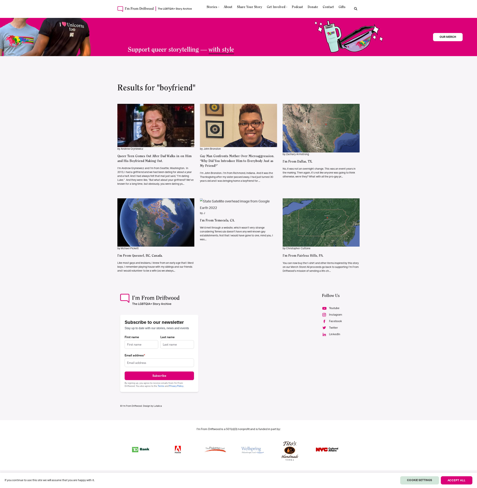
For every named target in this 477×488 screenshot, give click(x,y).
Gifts (342, 7)
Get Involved (276, 7)
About (228, 7)
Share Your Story (249, 7)
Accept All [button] (457, 480)
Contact (328, 7)
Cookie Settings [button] (419, 480)
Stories (212, 7)
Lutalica (158, 406)
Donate (313, 7)
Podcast (297, 7)
